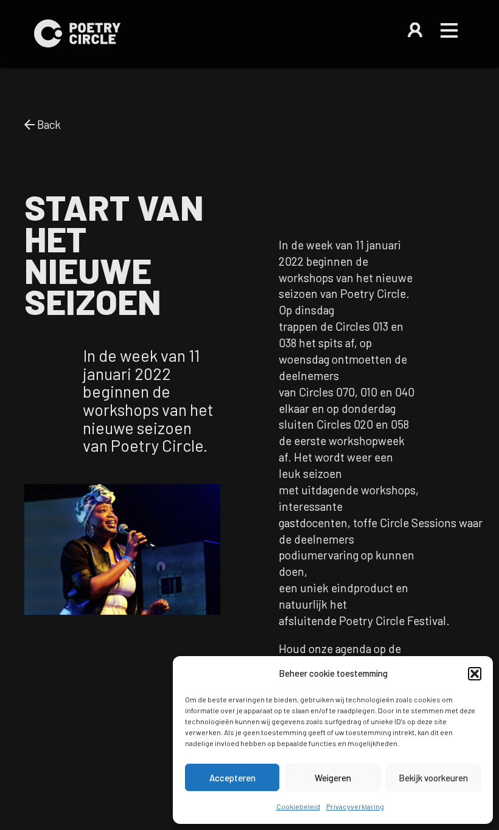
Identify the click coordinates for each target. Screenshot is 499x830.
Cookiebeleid (298, 806)
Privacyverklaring (355, 806)
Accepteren (232, 777)
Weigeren (333, 777)
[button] (475, 674)
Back (48, 124)
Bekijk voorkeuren (433, 777)
